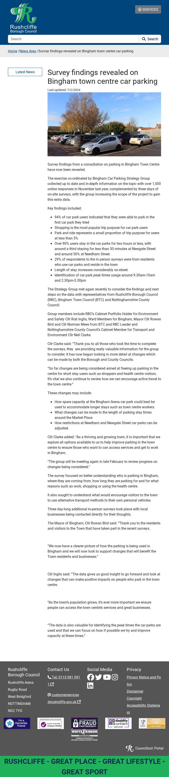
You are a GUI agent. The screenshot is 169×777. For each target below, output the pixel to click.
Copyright (134, 698)
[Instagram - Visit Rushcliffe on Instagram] (115, 678)
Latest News (25, 71)
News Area (28, 51)
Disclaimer (135, 691)
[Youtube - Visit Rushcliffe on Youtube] (107, 678)
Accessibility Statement (143, 709)
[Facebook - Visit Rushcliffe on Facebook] (91, 678)
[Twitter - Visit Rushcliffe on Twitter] (99, 678)
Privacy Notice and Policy (144, 680)
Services (149, 9)
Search (152, 38)
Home (12, 51)
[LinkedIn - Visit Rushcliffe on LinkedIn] (90, 686)
